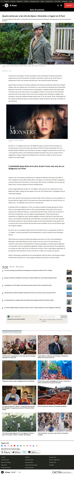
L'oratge (42, 1)
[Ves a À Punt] (11, 5)
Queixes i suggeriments (54, 459)
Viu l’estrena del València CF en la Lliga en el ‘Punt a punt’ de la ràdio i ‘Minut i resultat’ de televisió (18, 434)
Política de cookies (29, 467)
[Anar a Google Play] (6, 452)
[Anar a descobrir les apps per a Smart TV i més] (34, 452)
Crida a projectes (29, 462)
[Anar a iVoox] (28, 446)
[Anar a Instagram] (9, 446)
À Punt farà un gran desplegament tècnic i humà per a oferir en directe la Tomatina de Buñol (54, 381)
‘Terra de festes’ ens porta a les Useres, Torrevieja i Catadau (53, 434)
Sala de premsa (37, 10)
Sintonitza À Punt (5, 459)
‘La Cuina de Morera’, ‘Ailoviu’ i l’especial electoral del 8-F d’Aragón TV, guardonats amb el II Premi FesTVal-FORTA (18, 408)
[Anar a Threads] (21, 446)
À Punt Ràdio (57, 1)
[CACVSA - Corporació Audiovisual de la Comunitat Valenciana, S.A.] (62, 472)
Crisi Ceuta (12, 1)
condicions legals (51, 319)
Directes (69, 5)
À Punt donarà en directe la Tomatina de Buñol (52, 406)
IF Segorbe (6, 1)
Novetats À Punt (49, 1)
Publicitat (27, 457)
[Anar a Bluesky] (18, 446)
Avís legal (51, 465)
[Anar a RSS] (37, 446)
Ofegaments (20, 1)
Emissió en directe (29, 459)
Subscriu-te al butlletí (6, 462)
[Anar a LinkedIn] (34, 446)
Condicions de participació (31, 465)
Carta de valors (52, 462)
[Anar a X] (5, 446)
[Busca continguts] (58, 6)
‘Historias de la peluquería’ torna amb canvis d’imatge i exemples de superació (19, 356)
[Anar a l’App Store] (16, 452)
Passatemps (65, 1)
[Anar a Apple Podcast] (31, 446)
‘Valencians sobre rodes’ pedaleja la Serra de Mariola (18, 381)
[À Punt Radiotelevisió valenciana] (8, 472)
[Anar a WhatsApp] (24, 446)
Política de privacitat (6, 467)
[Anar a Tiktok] (12, 446)
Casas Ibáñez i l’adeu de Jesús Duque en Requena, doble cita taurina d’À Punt (53, 356)
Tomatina (26, 1)
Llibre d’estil (4, 465)
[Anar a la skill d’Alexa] (24, 452)
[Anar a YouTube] (15, 446)
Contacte (3, 457)
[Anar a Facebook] (2, 446)
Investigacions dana (34, 1)
